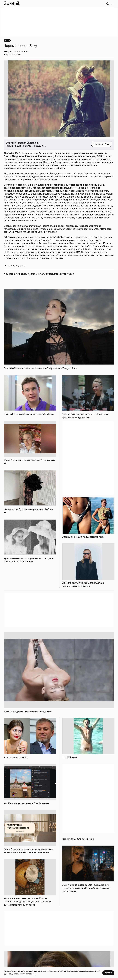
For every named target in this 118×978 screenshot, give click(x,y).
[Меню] (112, 3)
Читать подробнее (27, 974)
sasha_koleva (18, 265)
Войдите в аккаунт (19, 273)
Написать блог (102, 144)
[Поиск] (107, 3)
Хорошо (108, 973)
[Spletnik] (12, 3)
